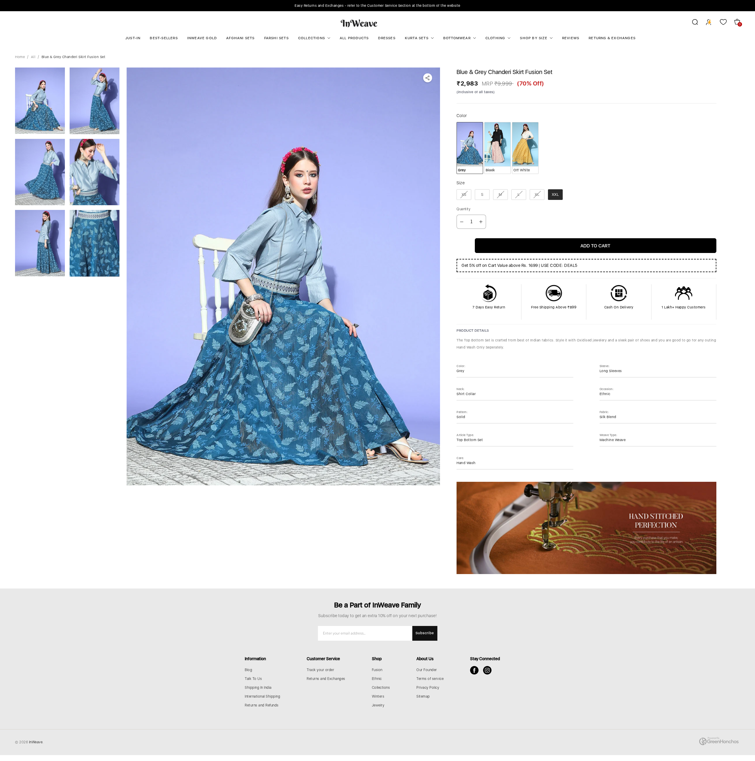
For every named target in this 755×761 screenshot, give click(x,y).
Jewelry (378, 705)
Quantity (463, 209)
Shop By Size (533, 38)
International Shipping (262, 696)
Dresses (386, 38)
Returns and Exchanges (326, 679)
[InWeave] (359, 23)
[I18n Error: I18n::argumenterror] (40, 101)
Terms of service (430, 679)
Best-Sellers (164, 38)
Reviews (570, 38)
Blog (248, 670)
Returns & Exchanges (612, 38)
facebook (474, 670)
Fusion (377, 670)
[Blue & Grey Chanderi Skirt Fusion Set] (283, 276)
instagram (487, 670)
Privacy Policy (427, 688)
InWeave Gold (202, 38)
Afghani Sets (240, 38)
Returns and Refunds (262, 705)
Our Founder (426, 670)
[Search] (691, 23)
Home (20, 57)
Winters (378, 696)
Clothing (495, 38)
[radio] (470, 148)
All (33, 57)
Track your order (320, 670)
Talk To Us (253, 679)
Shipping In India (258, 688)
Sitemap (423, 696)
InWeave (36, 742)
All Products (354, 38)
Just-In (132, 38)
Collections (311, 38)
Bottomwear (457, 38)
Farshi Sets (276, 38)
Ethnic (377, 679)
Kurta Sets (417, 38)
